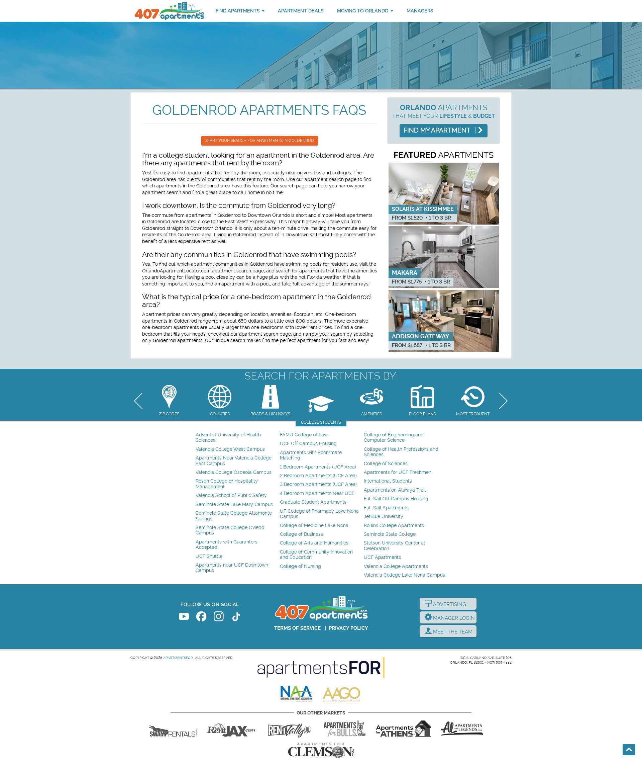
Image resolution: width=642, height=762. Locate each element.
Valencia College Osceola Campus (234, 472)
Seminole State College (390, 534)
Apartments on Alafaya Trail (395, 490)
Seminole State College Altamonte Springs (234, 515)
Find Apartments (238, 10)
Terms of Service (297, 628)
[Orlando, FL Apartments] (169, 11)
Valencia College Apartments (396, 566)
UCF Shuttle (209, 556)
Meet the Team (452, 632)
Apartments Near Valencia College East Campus (234, 460)
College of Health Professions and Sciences (401, 451)
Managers (420, 10)
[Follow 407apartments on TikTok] (236, 617)
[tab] (169, 401)
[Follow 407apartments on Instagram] (218, 617)
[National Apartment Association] (297, 694)
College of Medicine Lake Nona (314, 525)
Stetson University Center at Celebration (394, 545)
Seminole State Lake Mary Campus (234, 504)
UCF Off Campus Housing (308, 443)
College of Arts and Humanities (314, 543)
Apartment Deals (301, 10)
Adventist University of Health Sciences (228, 437)
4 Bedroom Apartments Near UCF (317, 493)
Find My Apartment (438, 130)
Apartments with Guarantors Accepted (226, 544)
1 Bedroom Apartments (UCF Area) (318, 467)
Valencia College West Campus (230, 449)
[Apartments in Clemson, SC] (321, 750)
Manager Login (453, 618)
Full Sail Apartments (386, 508)
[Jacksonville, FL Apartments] (231, 728)
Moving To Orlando (363, 10)
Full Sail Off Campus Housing (396, 499)
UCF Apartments (382, 557)
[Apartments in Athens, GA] (403, 728)
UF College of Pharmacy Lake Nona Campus (319, 513)
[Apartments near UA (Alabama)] (462, 728)
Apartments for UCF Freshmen (397, 472)
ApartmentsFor (178, 658)
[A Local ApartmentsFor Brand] (321, 668)
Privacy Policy (348, 628)
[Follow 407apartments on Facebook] (201, 617)
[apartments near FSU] (289, 728)
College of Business (301, 534)
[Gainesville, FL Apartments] (173, 728)
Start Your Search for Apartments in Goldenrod (259, 140)
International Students (388, 481)
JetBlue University (383, 516)
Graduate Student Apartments (313, 502)
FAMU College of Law (304, 435)
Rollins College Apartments (394, 525)
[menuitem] (237, 438)
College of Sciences (386, 464)
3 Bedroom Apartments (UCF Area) (318, 484)
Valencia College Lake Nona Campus (404, 575)
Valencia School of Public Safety (231, 495)
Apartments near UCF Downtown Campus (232, 567)
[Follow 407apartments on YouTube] (184, 617)
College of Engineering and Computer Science (394, 437)
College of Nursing (300, 566)
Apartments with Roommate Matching (311, 455)
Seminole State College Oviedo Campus (230, 530)
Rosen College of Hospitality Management (227, 483)
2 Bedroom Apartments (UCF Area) (318, 476)
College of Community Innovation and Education (316, 554)
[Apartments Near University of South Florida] (345, 728)
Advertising (449, 604)
